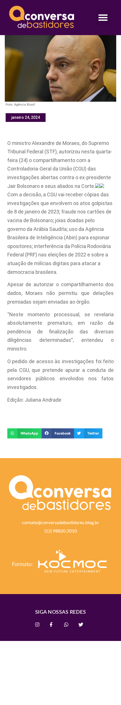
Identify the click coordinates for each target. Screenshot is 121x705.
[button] (103, 17)
